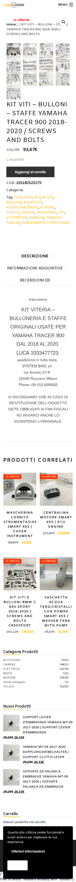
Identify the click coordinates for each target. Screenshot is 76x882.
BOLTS (47, 197)
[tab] (38, 255)
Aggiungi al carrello (30, 171)
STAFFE (12, 212)
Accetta (17, 865)
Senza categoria (14, 682)
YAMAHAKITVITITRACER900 (46, 223)
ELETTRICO (11, 669)
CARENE (9, 664)
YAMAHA (36, 218)
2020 (28, 197)
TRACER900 (46, 212)
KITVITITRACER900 (22, 207)
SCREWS (47, 207)
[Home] (11, 5)
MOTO (7, 673)
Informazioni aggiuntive (35, 268)
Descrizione (34, 256)
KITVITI (36, 202)
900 (37, 197)
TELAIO (8, 686)
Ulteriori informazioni (28, 851)
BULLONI (14, 202)
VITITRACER (16, 218)
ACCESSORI (11, 660)
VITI (61, 212)
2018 (18, 197)
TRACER (28, 212)
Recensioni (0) (35, 280)
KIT (25, 202)
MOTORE (9, 678)
